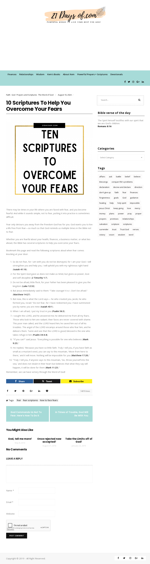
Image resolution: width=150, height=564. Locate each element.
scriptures (127, 224)
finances (134, 192)
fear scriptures (30, 400)
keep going (118, 208)
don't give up (105, 192)
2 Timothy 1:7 (39, 277)
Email (9, 502)
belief (127, 176)
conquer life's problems (122, 182)
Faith (8, 94)
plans (111, 213)
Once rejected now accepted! (49, 440)
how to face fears (49, 400)
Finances (12, 74)
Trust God (124, 229)
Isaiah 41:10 (19, 269)
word (131, 234)
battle (118, 176)
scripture (115, 224)
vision (111, 234)
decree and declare (122, 187)
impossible (135, 203)
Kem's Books (53, 74)
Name (10, 490)
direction (138, 187)
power (121, 213)
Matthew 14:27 (21, 294)
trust (114, 229)
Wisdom (40, 74)
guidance (134, 197)
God (13, 94)
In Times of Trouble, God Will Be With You (71, 414)
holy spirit (121, 203)
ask (110, 176)
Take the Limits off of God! (78, 440)
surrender (103, 229)
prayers (102, 218)
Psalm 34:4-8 (40, 334)
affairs (102, 176)
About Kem (68, 74)
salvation (103, 224)
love (129, 208)
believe (137, 176)
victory (102, 234)
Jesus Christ (104, 208)
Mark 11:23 (52, 367)
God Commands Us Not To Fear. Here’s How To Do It (26, 414)
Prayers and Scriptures (27, 94)
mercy (137, 208)
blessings (103, 182)
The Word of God (45, 94)
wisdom (121, 234)
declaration (104, 187)
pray (130, 213)
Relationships (26, 74)
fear (19, 400)
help (112, 203)
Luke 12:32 (28, 286)
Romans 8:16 (104, 126)
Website (10, 513)
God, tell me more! (20, 439)
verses (136, 229)
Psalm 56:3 (58, 311)
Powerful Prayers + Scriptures (92, 74)
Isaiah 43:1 (46, 306)
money (102, 213)
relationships (128, 218)
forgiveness (104, 197)
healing (102, 203)
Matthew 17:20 (80, 355)
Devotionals (116, 74)
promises (114, 218)
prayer (138, 213)
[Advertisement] (75, 48)
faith (117, 192)
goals (116, 197)
